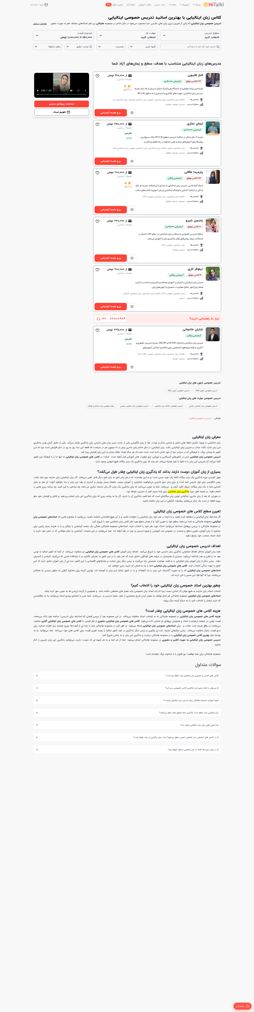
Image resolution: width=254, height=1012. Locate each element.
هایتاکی (217, 418)
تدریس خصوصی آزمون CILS (206, 390)
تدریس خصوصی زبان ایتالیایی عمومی (134, 406)
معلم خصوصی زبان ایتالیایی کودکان (100, 406)
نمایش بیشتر (40, 23)
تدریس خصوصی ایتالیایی (199, 418)
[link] (157, 95)
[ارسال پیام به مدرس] (132, 112)
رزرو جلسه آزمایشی (111, 112)
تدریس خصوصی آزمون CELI (179, 390)
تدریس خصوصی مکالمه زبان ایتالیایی (169, 406)
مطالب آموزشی (145, 4)
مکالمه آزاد (130, 4)
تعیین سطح (115, 4)
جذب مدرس (159, 4)
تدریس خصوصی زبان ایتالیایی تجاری (203, 406)
